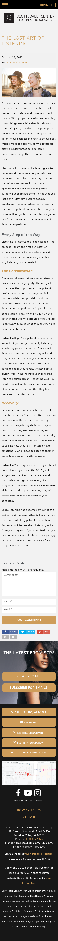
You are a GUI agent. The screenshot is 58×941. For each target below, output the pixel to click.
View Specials (28, 676)
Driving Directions (30, 733)
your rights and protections (38, 854)
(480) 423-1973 (33, 839)
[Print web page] (5, 637)
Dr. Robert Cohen (16, 62)
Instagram (38, 800)
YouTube (28, 800)
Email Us (30, 722)
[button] (43, 632)
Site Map (29, 817)
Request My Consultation (28, 752)
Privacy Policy (29, 810)
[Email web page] (13, 637)
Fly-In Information (30, 743)
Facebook (18, 800)
